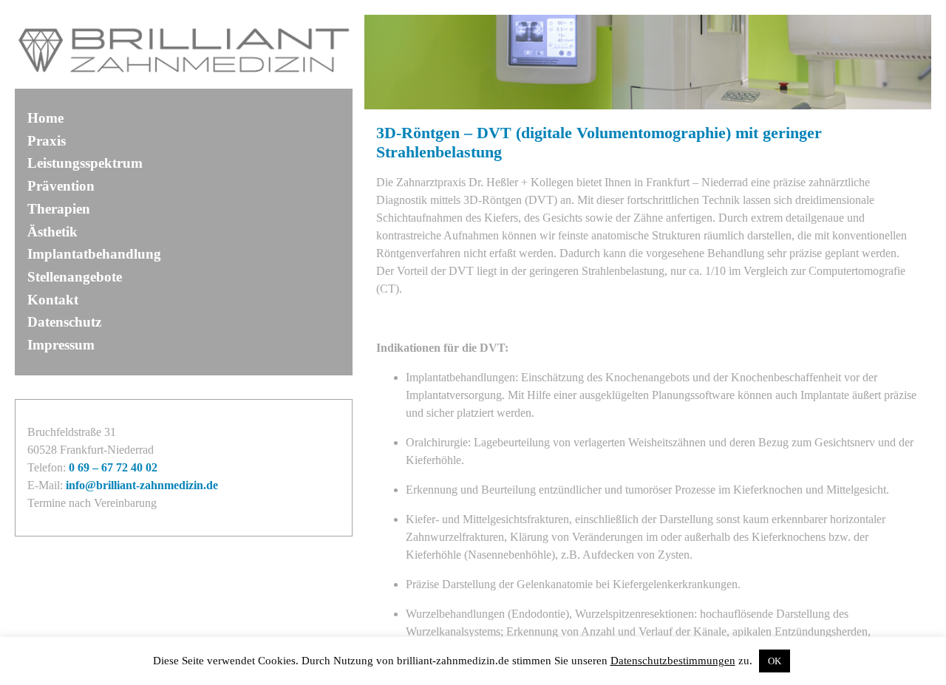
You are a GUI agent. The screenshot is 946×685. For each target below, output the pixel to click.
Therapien (58, 209)
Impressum (61, 344)
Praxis (46, 141)
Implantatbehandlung (94, 254)
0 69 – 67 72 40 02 (113, 467)
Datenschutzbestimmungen (672, 661)
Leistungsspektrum (85, 163)
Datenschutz (64, 322)
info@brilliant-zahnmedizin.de (142, 485)
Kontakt (52, 299)
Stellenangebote (74, 276)
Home (45, 118)
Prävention (61, 186)
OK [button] (774, 661)
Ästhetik (52, 231)
